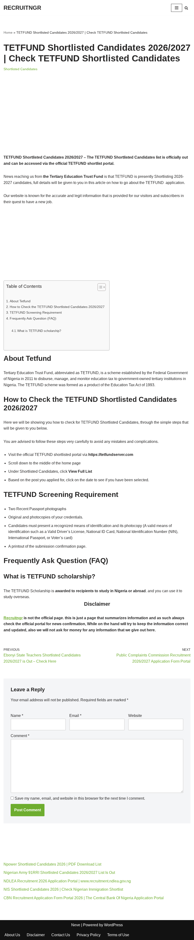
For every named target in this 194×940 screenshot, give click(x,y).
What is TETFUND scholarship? (39, 331)
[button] (97, 602)
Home (8, 32)
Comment (20, 736)
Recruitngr (13, 618)
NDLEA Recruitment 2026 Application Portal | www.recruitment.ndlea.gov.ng (67, 881)
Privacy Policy (89, 935)
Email (75, 716)
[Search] (186, 8)
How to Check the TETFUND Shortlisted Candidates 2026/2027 (57, 307)
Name (17, 716)
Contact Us (60, 935)
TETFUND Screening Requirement (36, 312)
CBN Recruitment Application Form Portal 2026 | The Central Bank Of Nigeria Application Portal (84, 898)
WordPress (113, 925)
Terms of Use (118, 935)
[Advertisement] (97, 119)
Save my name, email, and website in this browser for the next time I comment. (80, 798)
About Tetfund (20, 301)
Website (135, 716)
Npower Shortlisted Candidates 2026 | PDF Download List (52, 864)
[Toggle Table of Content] (99, 287)
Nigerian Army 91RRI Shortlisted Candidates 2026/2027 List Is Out (59, 873)
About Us (12, 935)
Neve (75, 925)
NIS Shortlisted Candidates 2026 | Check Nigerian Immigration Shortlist (63, 889)
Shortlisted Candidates (20, 69)
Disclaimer (36, 935)
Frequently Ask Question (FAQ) (33, 318)
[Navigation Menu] (176, 8)
